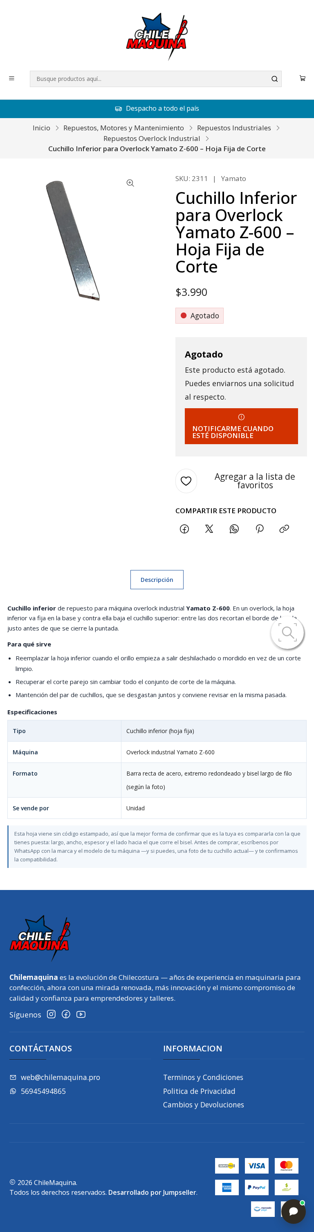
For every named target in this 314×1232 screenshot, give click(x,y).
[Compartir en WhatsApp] (234, 529)
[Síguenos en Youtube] (81, 1014)
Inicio (41, 127)
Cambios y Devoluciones (203, 1104)
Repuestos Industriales (234, 127)
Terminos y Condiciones (203, 1077)
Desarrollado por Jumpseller (152, 1192)
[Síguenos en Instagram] (51, 1014)
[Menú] (12, 78)
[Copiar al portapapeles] (284, 529)
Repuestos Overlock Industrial (151, 138)
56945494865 (43, 1091)
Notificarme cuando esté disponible (233, 432)
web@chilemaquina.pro (60, 1077)
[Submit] (275, 79)
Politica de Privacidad (199, 1091)
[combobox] (156, 79)
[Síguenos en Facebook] (66, 1014)
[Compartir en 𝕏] (209, 529)
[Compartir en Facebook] (184, 529)
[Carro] (302, 78)
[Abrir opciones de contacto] (293, 1211)
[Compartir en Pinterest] (259, 529)
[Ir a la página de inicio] (157, 36)
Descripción (157, 580)
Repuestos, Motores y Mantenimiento (123, 127)
